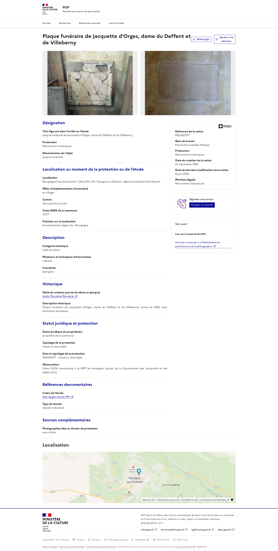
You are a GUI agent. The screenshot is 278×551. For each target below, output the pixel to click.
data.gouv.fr (224, 529)
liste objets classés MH (56, 397)
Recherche (65, 23)
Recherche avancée (89, 23)
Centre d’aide (163, 539)
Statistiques (140, 539)
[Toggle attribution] (232, 500)
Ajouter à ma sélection (226, 39)
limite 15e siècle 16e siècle (58, 296)
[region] (139, 477)
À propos (96, 539)
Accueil (46, 23)
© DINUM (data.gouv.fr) (166, 499)
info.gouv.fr (147, 529)
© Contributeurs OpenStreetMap (212, 499)
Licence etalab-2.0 (183, 546)
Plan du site (182, 539)
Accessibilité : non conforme (55, 539)
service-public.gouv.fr (172, 529)
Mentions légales (50, 546)
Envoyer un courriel (202, 205)
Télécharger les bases (118, 539)
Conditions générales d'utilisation (101, 546)
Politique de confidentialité (71, 546)
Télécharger (202, 39)
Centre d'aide (116, 23)
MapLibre (147, 499)
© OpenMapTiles (187, 499)
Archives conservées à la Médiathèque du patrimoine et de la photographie (197, 244)
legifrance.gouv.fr (201, 529)
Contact (80, 539)
